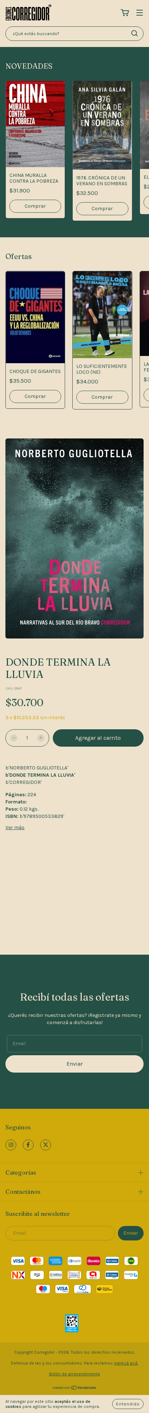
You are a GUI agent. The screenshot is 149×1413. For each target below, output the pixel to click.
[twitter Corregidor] (45, 1145)
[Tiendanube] (74, 1388)
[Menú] (139, 13)
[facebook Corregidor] (28, 1145)
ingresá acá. (126, 1363)
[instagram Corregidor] (10, 1145)
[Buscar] (134, 33)
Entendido (128, 1403)
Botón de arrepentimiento (74, 1373)
